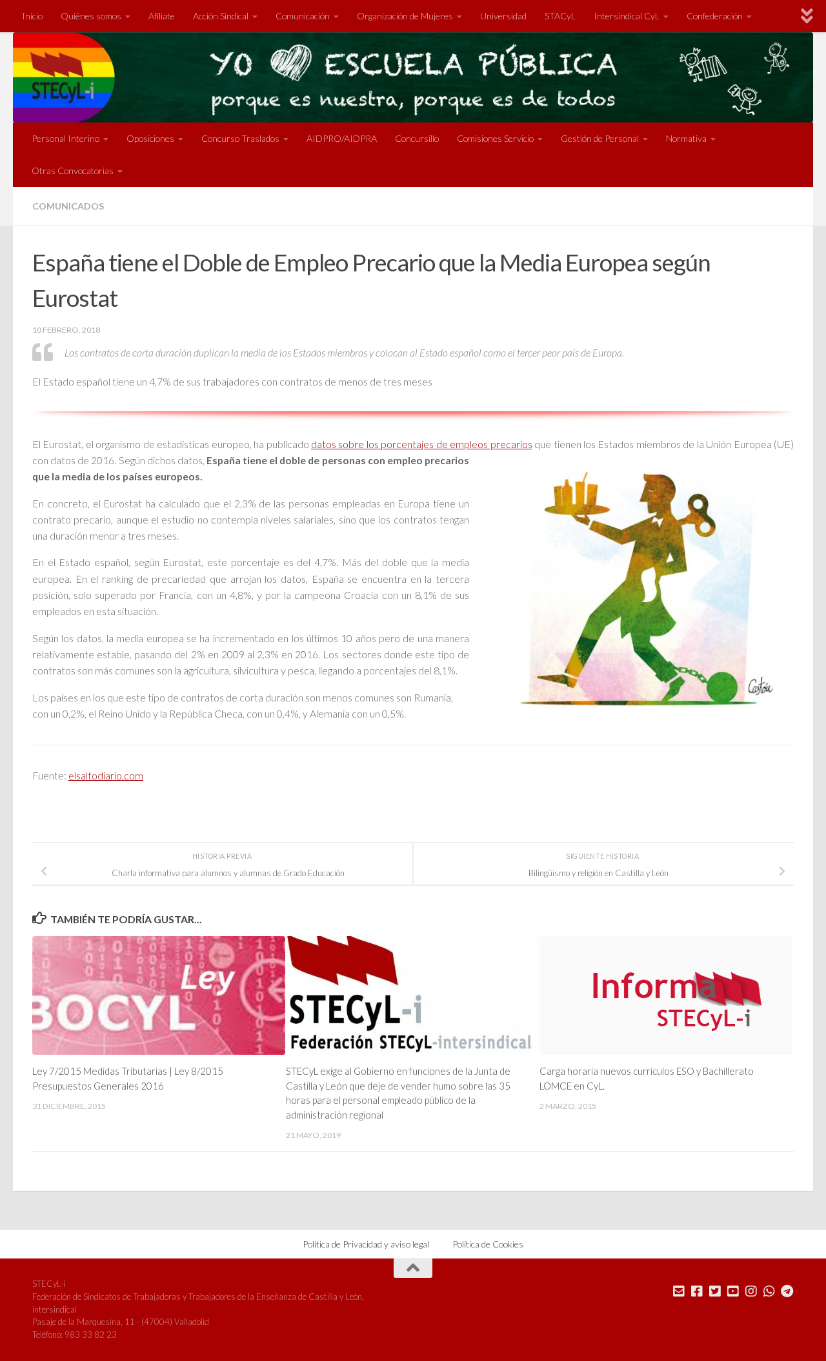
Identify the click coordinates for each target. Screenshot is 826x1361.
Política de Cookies (487, 1244)
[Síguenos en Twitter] (715, 1291)
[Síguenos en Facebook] (696, 1291)
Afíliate (161, 15)
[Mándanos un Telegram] (787, 1291)
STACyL (560, 15)
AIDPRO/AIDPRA (342, 138)
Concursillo (417, 138)
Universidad (503, 15)
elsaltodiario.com (105, 775)
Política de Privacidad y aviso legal (366, 1244)
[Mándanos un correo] (678, 1291)
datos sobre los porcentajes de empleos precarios (421, 444)
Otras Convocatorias (73, 170)
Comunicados (68, 206)
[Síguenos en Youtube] (733, 1291)
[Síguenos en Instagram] (751, 1291)
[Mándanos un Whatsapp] (769, 1291)
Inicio (32, 15)
